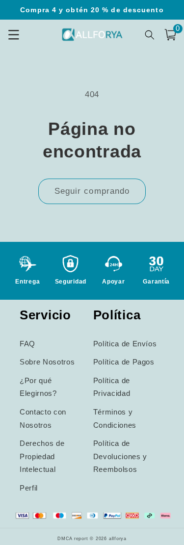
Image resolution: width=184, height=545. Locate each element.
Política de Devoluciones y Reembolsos (120, 456)
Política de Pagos (124, 362)
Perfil (29, 488)
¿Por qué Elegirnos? (38, 387)
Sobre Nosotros (47, 362)
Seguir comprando (92, 190)
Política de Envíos (125, 343)
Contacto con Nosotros (43, 418)
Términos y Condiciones (114, 418)
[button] (170, 35)
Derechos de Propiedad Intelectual (42, 456)
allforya (118, 538)
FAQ (27, 343)
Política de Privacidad (112, 387)
